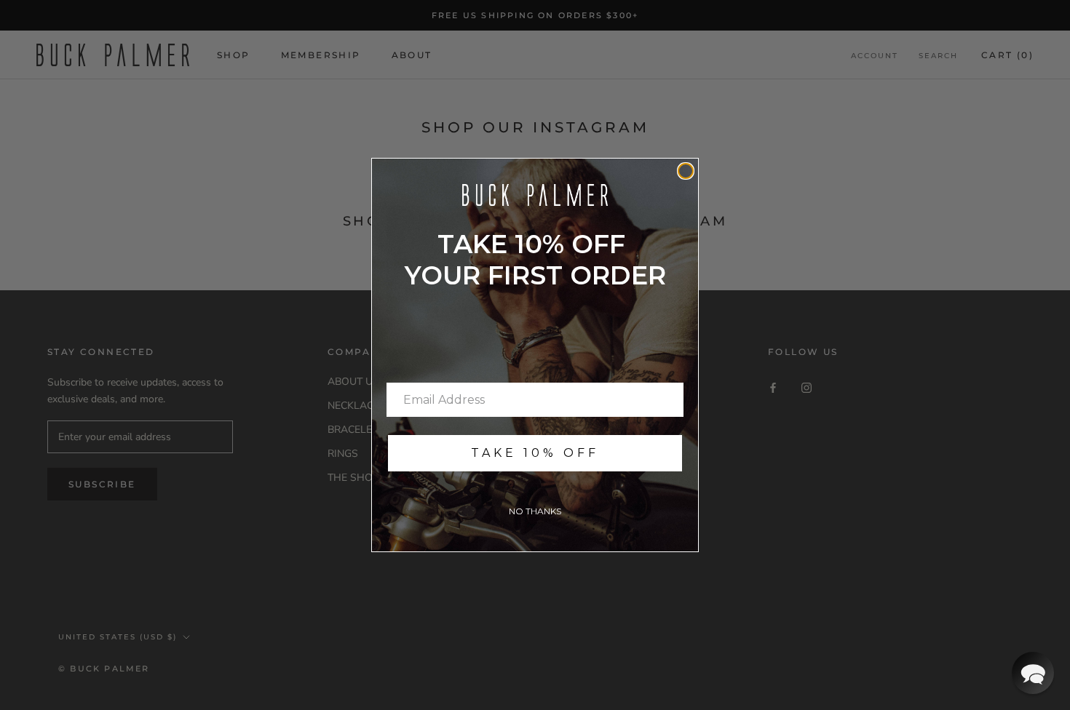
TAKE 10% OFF (535, 453)
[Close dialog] (685, 171)
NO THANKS (535, 511)
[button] (1033, 673)
